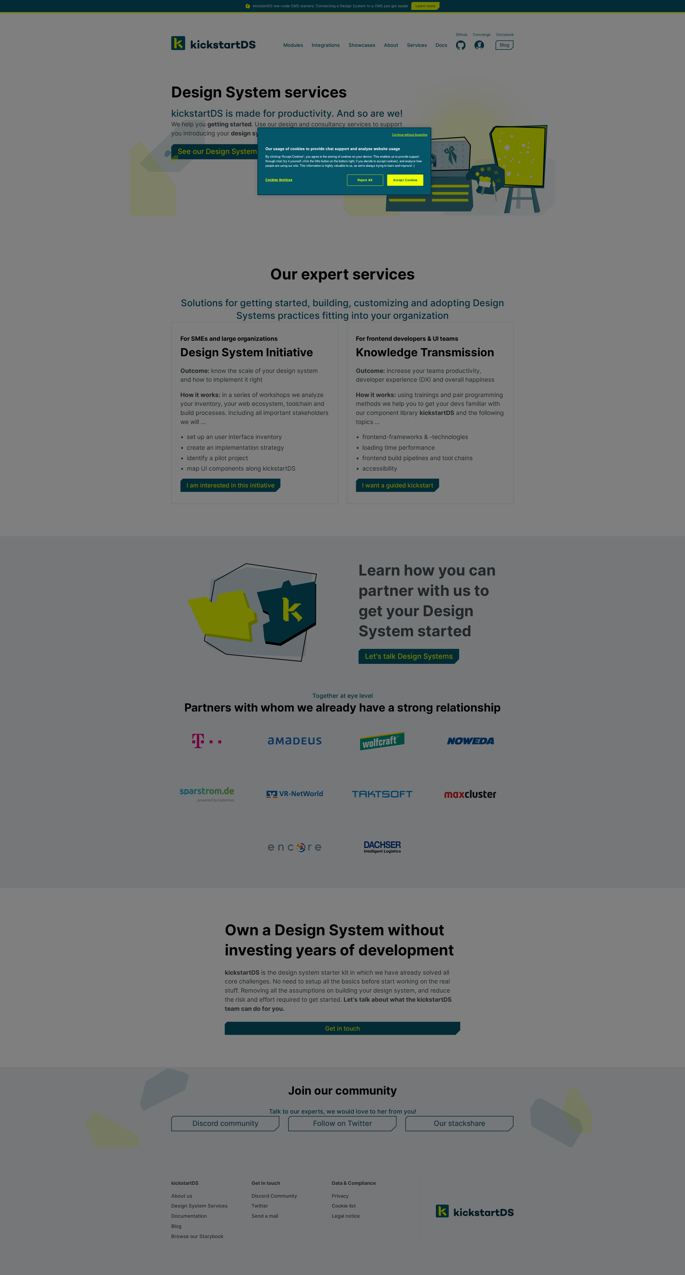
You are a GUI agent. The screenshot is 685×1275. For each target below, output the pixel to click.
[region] (344, 161)
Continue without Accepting (409, 135)
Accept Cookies (405, 180)
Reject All (364, 180)
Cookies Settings (278, 179)
